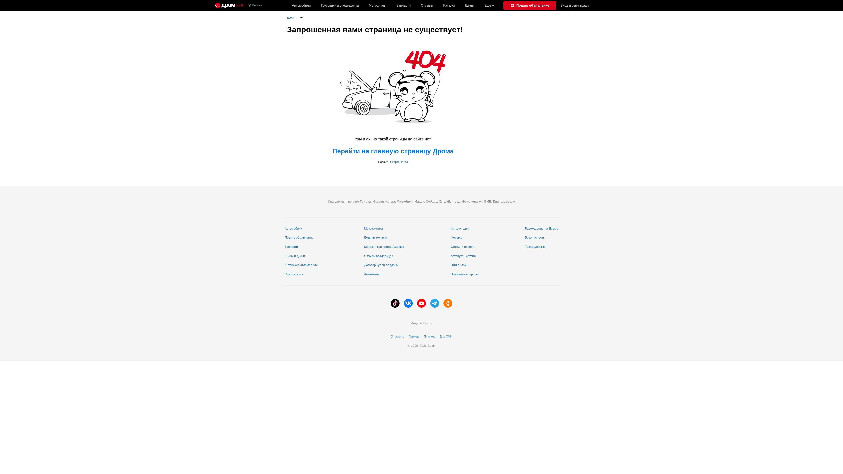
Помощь (414, 336)
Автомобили (301, 5)
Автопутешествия (463, 256)
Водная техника (375, 237)
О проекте (397, 336)
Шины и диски (295, 256)
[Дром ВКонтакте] (408, 303)
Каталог (449, 5)
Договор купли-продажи (381, 265)
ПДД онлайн (459, 265)
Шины (469, 5)
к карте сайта (399, 161)
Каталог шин (460, 228)
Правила (429, 336)
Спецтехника (294, 274)
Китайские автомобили (301, 265)
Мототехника (373, 228)
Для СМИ (446, 336)
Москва (257, 5)
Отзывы (427, 5)
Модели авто (420, 323)
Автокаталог (373, 274)
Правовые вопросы (464, 274)
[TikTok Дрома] (395, 303)
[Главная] (229, 5)
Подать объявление (299, 237)
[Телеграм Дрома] (434, 303)
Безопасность (535, 237)
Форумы (457, 237)
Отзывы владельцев (378, 256)
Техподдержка (535, 246)
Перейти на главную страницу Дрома (393, 151)
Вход (575, 5)
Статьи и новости (463, 246)
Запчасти (403, 5)
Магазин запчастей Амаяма (384, 246)
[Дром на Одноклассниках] (447, 303)
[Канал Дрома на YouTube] (421, 303)
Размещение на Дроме (541, 228)
